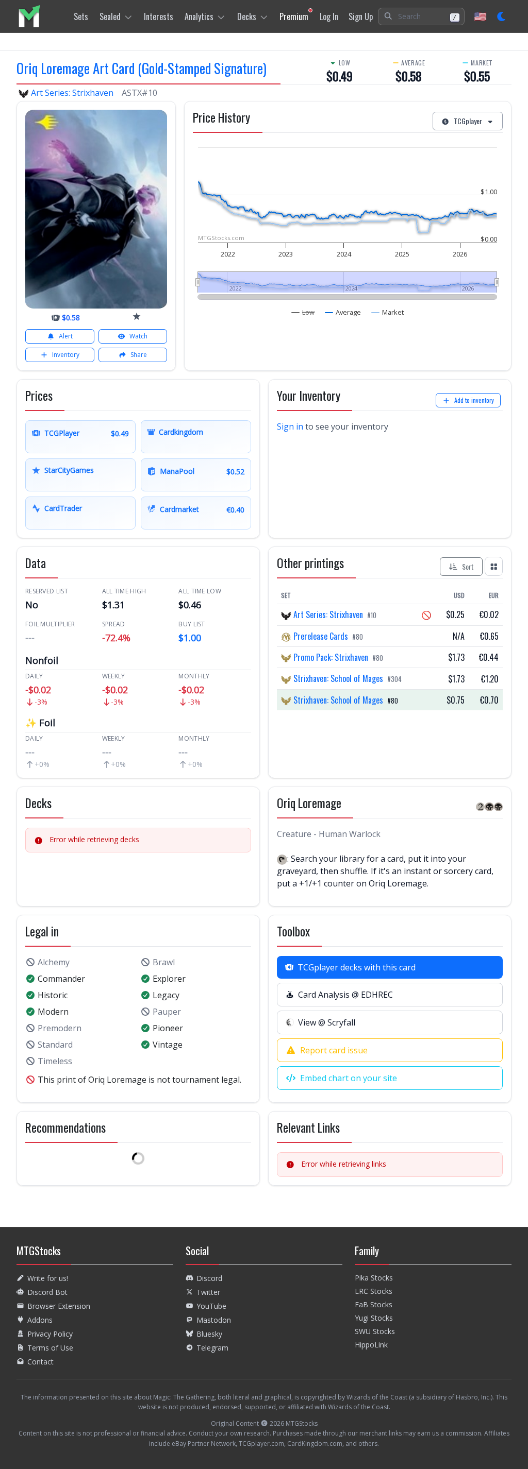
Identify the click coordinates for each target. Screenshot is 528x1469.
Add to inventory (474, 400)
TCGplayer (468, 120)
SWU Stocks (375, 1331)
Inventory (65, 354)
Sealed (110, 16)
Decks (246, 16)
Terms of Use (50, 1348)
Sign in (290, 426)
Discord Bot (47, 1292)
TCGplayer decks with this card (357, 967)
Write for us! (47, 1278)
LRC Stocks (373, 1291)
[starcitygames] (137, 316)
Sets (81, 16)
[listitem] (29, 16)
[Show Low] (303, 312)
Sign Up (361, 16)
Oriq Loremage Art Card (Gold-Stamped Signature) (141, 68)
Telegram (212, 1348)
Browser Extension (58, 1306)
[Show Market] (388, 312)
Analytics (199, 16)
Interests (158, 16)
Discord (209, 1278)
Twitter (208, 1292)
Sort (468, 566)
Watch (138, 336)
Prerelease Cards (320, 636)
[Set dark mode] (502, 16)
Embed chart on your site (348, 1078)
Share (138, 354)
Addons (40, 1320)
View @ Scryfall (326, 1022)
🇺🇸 (480, 16)
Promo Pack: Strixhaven (330, 657)
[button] (421, 16)
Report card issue (334, 1050)
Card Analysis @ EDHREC (345, 994)
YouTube (211, 1306)
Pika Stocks (374, 1278)
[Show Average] (343, 312)
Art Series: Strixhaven (72, 92)
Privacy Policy (50, 1334)
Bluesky (209, 1334)
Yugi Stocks (374, 1318)
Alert (66, 336)
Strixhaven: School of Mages (338, 678)
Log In (329, 16)
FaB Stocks (373, 1304)
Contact (40, 1361)
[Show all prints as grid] (494, 566)
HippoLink (371, 1345)
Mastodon (213, 1320)
